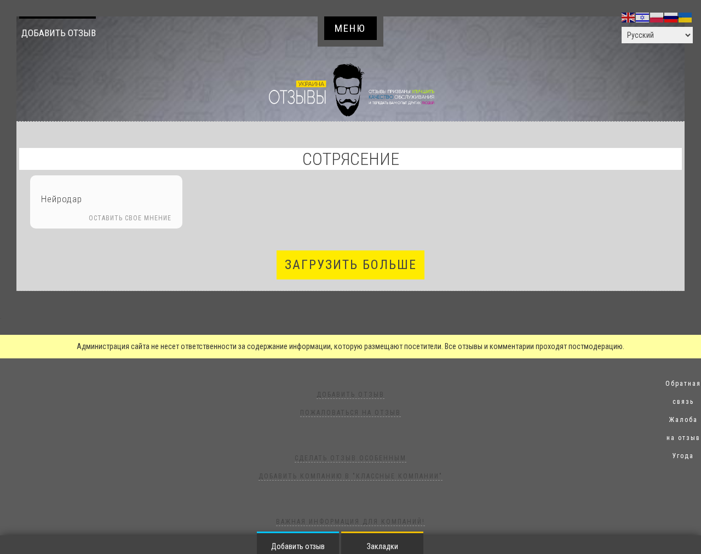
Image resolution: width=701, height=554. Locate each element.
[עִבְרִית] (643, 17)
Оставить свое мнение (130, 218)
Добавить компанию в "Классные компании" (350, 476)
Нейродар (61, 198)
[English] (629, 17)
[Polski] (657, 17)
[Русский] (671, 17)
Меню (350, 28)
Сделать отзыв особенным (350, 458)
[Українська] (686, 17)
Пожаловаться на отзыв (350, 412)
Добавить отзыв (58, 32)
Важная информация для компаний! (350, 522)
